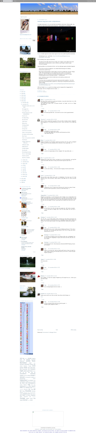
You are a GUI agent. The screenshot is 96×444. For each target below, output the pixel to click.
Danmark (45, 91)
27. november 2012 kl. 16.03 (54, 149)
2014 (22, 97)
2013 (22, 98)
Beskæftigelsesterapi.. (26, 152)
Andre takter (23, 248)
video (29, 400)
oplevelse (21, 389)
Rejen (42, 140)
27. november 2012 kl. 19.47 (51, 217)
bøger (30, 362)
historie (22, 375)
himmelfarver (23, 373)
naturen (33, 386)
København (24, 380)
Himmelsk (32, 373)
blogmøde (33, 359)
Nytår (31, 387)
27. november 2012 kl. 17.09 (49, 175)
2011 (22, 178)
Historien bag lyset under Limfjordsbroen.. (49, 21)
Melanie (25, 384)
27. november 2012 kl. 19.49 (54, 206)
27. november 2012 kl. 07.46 (54, 110)
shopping (25, 393)
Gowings (43, 217)
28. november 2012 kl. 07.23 (51, 293)
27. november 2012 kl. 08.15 (51, 119)
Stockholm (26, 396)
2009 (22, 182)
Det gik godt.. (25, 150)
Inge (45, 110)
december (24, 102)
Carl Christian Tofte (25, 210)
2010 (22, 180)
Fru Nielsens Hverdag (26, 188)
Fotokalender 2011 (26, 369)
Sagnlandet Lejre (27, 392)
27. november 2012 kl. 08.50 (54, 129)
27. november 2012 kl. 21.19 (51, 275)
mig (29, 384)
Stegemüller (43, 195)
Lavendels (23, 219)
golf (28, 371)
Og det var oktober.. (26, 157)
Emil (33, 366)
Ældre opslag (73, 329)
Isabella (32, 377)
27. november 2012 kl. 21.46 (54, 242)
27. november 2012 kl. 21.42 (54, 234)
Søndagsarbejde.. (25, 125)
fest (29, 367)
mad (26, 383)
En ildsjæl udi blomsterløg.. (27, 134)
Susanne (43, 293)
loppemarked (31, 381)
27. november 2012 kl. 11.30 (49, 140)
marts (23, 172)
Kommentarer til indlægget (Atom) (49, 332)
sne (21, 395)
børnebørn (22, 364)
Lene (42, 175)
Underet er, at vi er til (25, 201)
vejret (21, 400)
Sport (21, 396)
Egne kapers (29, 220)
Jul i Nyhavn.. (25, 126)
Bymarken (23, 363)
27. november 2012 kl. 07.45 (49, 99)
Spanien (33, 395)
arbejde (30, 358)
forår (31, 367)
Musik (30, 386)
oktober (24, 159)
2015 (22, 95)
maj (23, 169)
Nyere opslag (40, 329)
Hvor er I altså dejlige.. (26, 153)
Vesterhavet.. (25, 139)
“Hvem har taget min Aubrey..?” (27, 199)
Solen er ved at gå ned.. (27, 132)
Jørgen (42, 259)
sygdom (27, 398)
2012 (22, 100)
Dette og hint (24, 192)
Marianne (39, 53)
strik (30, 396)
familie (21, 367)
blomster (28, 361)
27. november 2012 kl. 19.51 (54, 227)
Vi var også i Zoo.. (26, 110)
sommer (29, 395)
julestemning (22, 378)
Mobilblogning (22, 386)
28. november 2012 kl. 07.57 (54, 248)
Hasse (31, 371)
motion (27, 386)
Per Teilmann (24, 241)
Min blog (33, 384)
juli (23, 165)
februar (24, 174)
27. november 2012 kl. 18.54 (52, 195)
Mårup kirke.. (24, 123)
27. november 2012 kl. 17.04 (48, 157)
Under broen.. (25, 121)
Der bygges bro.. (25, 109)
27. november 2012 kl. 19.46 (54, 167)
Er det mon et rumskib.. (27, 130)
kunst (34, 378)
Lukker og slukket (24, 189)
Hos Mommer (24, 197)
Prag (32, 389)
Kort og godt (24, 237)
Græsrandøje (23, 238)
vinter (31, 400)
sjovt (29, 393)
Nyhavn (28, 387)
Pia (41, 157)
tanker (31, 398)
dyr (34, 364)
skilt (31, 393)
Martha (21, 384)
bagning (33, 358)
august (24, 163)
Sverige (22, 398)
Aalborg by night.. (25, 144)
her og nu (31, 372)
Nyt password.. (25, 119)
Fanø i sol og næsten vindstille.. (28, 137)
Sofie (23, 395)
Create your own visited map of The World (48, 429)
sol (26, 395)
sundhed (33, 396)
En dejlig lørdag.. (25, 117)
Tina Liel (43, 119)
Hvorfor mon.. (25, 115)
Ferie (25, 367)
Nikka (21, 387)
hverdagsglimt (28, 377)
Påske (23, 391)
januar (23, 176)
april (23, 170)
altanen (26, 358)
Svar (42, 106)
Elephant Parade (27, 366)
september (24, 161)
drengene (31, 364)
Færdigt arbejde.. (25, 148)
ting (34, 398)
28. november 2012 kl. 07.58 (54, 301)
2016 (22, 93)
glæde (25, 371)
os (29, 389)
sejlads (21, 393)
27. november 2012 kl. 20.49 (50, 259)
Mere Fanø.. (24, 136)
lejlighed (31, 380)
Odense (34, 387)
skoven (34, 393)
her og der (23, 372)
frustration (32, 369)
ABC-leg (22, 358)
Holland (28, 375)
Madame (42, 275)
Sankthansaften (32, 392)
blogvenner (22, 361)
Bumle (33, 361)
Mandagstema (31, 383)
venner (25, 400)
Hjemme (25, 375)
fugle (21, 371)
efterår (21, 366)
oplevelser (26, 389)
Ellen (42, 99)
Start (57, 329)
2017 (22, 91)
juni (23, 167)
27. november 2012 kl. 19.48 (54, 185)
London (27, 381)
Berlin (21, 359)
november (24, 104)
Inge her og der (24, 16)
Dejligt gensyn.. (25, 146)
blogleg (28, 359)
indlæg (48, 24)
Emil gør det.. (25, 128)
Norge (24, 387)
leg (28, 380)
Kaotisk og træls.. (25, 155)
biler (24, 359)
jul (34, 377)
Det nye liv (23, 228)
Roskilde (28, 391)
